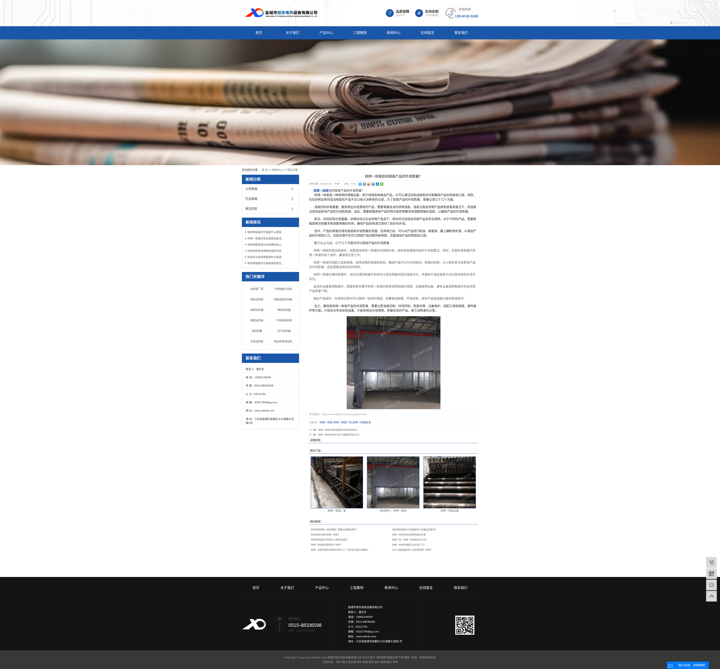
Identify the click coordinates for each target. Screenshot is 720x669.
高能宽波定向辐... (284, 299)
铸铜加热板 (256, 320)
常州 (395, 661)
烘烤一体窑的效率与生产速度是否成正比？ (339, 435)
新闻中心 (393, 33)
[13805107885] (711, 562)
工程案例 (360, 33)
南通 (383, 661)
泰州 (377, 661)
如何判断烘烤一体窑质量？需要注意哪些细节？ (334, 529)
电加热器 (257, 330)
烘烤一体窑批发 (361, 422)
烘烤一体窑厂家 (342, 422)
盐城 (365, 661)
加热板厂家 (256, 288)
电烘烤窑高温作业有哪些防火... (265, 244)
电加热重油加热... (284, 341)
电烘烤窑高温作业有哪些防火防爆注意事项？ (414, 529)
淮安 (359, 661)
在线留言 (427, 33)
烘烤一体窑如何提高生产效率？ (326, 545)
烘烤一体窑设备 (449, 510)
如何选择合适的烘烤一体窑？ (325, 534)
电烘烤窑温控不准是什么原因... (265, 232)
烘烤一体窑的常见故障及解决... (265, 238)
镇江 (389, 661)
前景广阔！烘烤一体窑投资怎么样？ (410, 540)
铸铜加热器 (256, 309)
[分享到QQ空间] (364, 184)
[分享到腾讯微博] (373, 184)
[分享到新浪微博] (368, 184)
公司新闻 (251, 188)
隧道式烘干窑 (395, 657)
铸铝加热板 (256, 299)
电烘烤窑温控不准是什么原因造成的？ (330, 540)
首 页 (265, 169)
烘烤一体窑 (326, 422)
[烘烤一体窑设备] (449, 482)
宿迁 (344, 661)
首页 (258, 33)
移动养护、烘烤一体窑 (393, 510)
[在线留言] (711, 585)
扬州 (371, 661)
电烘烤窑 (381, 657)
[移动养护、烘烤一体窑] (393, 482)
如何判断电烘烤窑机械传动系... (265, 250)
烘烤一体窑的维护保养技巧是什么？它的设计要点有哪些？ (340, 550)
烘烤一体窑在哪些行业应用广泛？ (409, 545)
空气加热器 (284, 330)
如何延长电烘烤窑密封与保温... (265, 256)
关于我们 (292, 33)
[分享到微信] (381, 184)
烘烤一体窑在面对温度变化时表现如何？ (338, 430)
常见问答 (292, 169)
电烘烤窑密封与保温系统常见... (265, 263)
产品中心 (326, 33)
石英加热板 (256, 341)
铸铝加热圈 (284, 309)
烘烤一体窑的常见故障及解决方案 (409, 534)
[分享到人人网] (377, 184)
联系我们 (461, 33)
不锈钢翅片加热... (284, 288)
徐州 (338, 661)
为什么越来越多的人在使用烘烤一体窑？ (412, 550)
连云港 (352, 661)
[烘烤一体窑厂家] (337, 482)
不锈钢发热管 (284, 320)
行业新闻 (251, 198)
